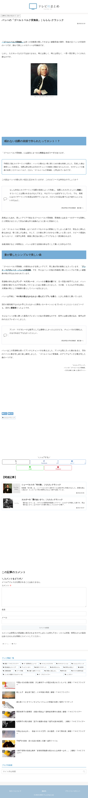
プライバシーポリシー (72, 791)
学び (5, 413)
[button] (84, 771)
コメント (6, 585)
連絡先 (44, 791)
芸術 (11, 413)
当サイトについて (15, 791)
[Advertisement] (44, 31)
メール (4, 618)
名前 (3, 610)
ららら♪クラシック (9, 417)
